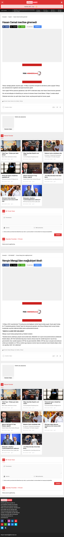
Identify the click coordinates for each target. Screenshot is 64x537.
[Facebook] (2, 521)
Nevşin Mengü (11, 349)
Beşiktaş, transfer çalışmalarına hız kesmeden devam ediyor (24, 10)
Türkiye (21, 101)
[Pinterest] (2, 524)
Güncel (5, 101)
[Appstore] (12, 524)
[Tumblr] (5, 527)
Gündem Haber (8, 107)
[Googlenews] (9, 524)
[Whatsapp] (5, 524)
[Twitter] (5, 521)
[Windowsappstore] (2, 527)
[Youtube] (16, 521)
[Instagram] (9, 521)
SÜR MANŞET (11, 255)
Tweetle (15, 26)
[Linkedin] (12, 521)
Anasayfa (4, 16)
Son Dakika (16, 101)
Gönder (23, 26)
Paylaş (7, 26)
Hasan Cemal (11, 101)
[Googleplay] (16, 524)
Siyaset (10, 16)
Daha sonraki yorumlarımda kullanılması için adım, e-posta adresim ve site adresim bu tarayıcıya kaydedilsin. (28, 231)
